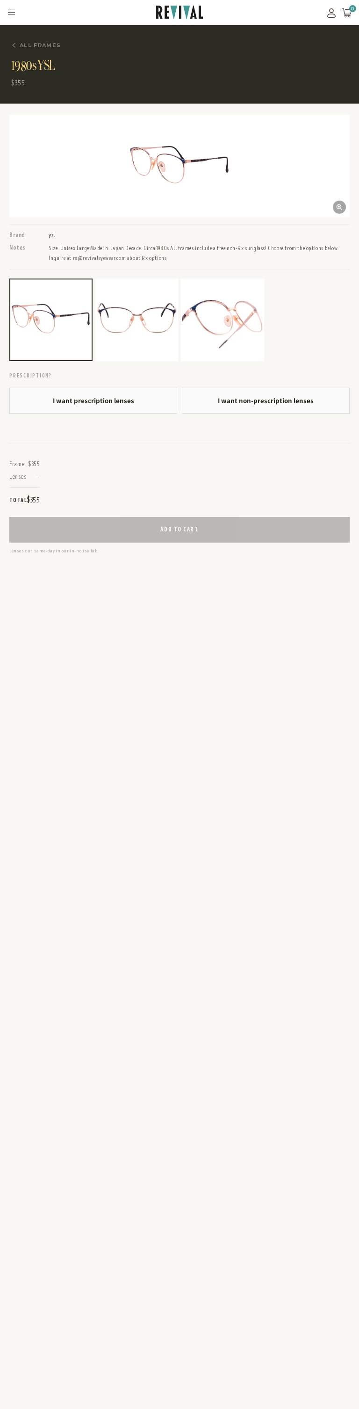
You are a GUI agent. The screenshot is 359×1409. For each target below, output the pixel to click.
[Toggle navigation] (11, 12)
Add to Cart (179, 529)
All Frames (40, 45)
